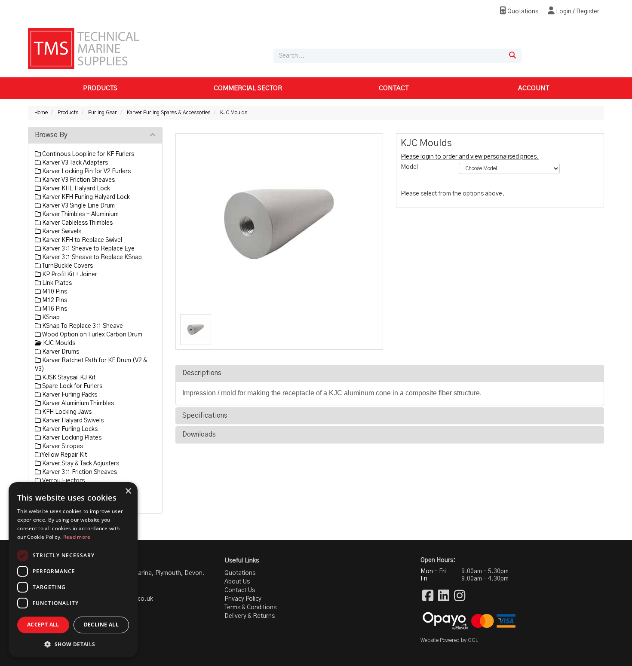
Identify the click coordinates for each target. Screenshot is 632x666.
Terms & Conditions (250, 608)
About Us (237, 582)
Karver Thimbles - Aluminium (80, 214)
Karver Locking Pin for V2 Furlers (86, 171)
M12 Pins (54, 300)
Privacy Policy (242, 599)
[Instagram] (459, 596)
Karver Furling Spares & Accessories (168, 112)
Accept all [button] (43, 624)
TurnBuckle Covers (67, 266)
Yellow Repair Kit (64, 455)
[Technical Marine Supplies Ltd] (83, 48)
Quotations (522, 12)
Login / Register (577, 12)
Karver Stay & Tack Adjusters (80, 464)
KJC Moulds (233, 112)
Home (41, 112)
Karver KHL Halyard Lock (75, 189)
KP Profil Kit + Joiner (69, 275)
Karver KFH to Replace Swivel (81, 240)
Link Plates (56, 283)
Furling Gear (102, 112)
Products (100, 88)
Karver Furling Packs (69, 395)
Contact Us (239, 590)
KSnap (50, 318)
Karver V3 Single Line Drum (78, 206)
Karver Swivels (61, 232)
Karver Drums (60, 352)
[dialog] (73, 569)
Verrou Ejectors (63, 481)
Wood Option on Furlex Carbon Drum (91, 335)
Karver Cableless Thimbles (77, 223)
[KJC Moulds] (279, 224)
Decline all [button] (101, 624)
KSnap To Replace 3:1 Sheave (82, 326)
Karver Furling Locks (69, 429)
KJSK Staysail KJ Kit (68, 378)
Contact (393, 88)
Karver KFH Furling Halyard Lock (85, 197)
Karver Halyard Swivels (72, 421)
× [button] (128, 491)
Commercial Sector (248, 88)
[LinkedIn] (443, 596)
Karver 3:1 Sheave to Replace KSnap (91, 257)
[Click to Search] (512, 56)
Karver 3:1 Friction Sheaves (79, 472)
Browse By (51, 134)
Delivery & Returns (249, 616)
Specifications (204, 415)
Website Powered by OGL (449, 640)
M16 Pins (54, 309)
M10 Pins (54, 292)
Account (533, 88)
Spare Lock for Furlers (71, 386)
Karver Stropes (62, 446)
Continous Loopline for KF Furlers (87, 154)
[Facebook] (427, 596)
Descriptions (201, 373)
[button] (73, 644)
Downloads (199, 434)
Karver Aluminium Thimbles (77, 403)
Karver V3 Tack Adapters (74, 163)
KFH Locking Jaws (66, 412)
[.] (196, 330)
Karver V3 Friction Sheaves (78, 180)
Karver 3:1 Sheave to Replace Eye (88, 249)
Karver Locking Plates (71, 438)
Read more (77, 537)
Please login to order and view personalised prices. (470, 157)
